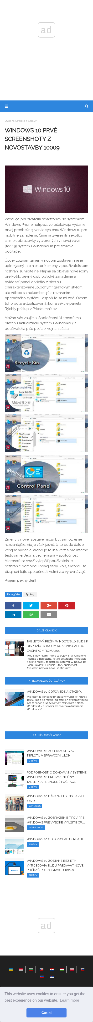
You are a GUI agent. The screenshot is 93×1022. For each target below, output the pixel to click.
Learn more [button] (69, 1000)
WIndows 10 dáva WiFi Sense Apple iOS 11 (56, 798)
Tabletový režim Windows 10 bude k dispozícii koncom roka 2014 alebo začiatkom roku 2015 (57, 646)
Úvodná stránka (15, 120)
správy (32, 120)
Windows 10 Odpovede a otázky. (54, 691)
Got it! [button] (46, 1013)
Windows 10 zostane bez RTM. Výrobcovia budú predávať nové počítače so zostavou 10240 (55, 865)
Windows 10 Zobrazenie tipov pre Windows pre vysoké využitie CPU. (56, 820)
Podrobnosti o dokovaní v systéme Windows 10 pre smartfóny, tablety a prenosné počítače (57, 777)
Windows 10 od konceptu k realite (56, 839)
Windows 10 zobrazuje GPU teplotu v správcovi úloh (50, 753)
